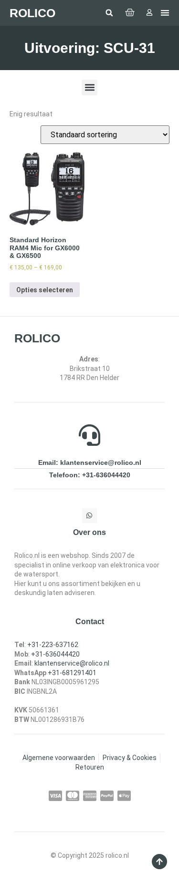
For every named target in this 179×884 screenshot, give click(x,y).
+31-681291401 (72, 673)
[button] (109, 13)
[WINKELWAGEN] (129, 13)
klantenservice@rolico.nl (71, 663)
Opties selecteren (44, 290)
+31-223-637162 (52, 644)
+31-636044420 (55, 654)
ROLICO (32, 13)
